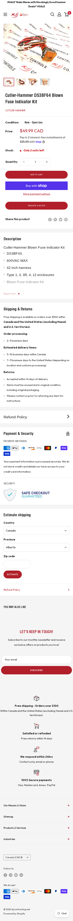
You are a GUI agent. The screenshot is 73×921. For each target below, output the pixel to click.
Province (9, 539)
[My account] (59, 14)
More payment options (36, 194)
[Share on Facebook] (50, 219)
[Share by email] (66, 219)
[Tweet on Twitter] (60, 219)
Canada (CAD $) (14, 857)
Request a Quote (36, 206)
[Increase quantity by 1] (46, 162)
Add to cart (36, 175)
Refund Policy (12, 589)
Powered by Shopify (14, 913)
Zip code (9, 556)
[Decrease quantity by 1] (23, 162)
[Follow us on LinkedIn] (21, 875)
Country (9, 522)
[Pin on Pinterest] (55, 219)
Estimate (12, 574)
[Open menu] (5, 14)
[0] (66, 14)
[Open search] (52, 14)
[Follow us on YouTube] (16, 875)
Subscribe (36, 670)
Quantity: (11, 161)
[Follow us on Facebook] (5, 875)
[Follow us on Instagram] (10, 875)
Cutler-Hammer (15, 110)
